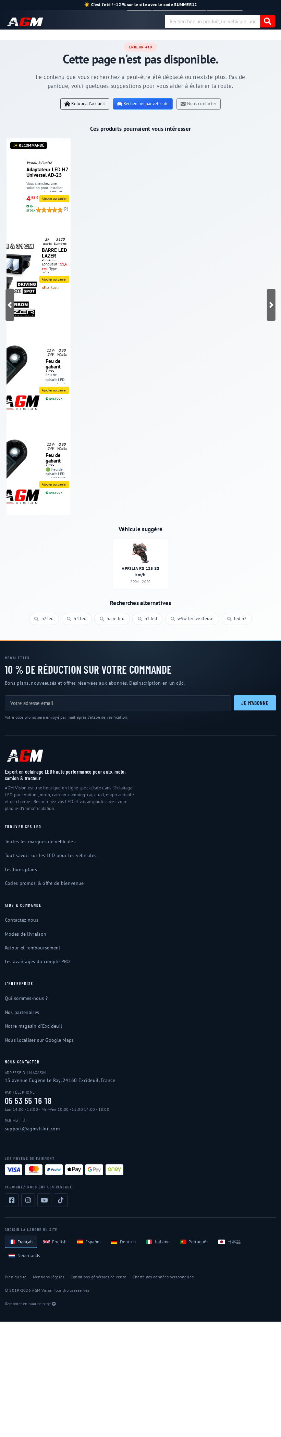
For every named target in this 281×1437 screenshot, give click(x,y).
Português (198, 1242)
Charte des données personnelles (163, 1276)
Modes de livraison (25, 934)
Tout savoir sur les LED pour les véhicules (50, 855)
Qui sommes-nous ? (26, 998)
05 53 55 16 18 (28, 1100)
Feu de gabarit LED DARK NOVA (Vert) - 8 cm (55, 459)
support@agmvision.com (32, 1129)
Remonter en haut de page (28, 1303)
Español (93, 1242)
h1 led (151, 618)
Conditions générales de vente (98, 1276)
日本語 (234, 1242)
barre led (115, 618)
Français (25, 1242)
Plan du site (16, 1276)
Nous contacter (202, 103)
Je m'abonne (255, 702)
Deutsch (128, 1242)
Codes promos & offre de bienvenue (44, 883)
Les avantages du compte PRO (37, 961)
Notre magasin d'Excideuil (33, 1026)
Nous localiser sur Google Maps (39, 1040)
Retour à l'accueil (88, 103)
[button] (10, 305)
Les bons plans (21, 869)
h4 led (80, 618)
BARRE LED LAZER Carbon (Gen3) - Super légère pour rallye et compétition (55, 254)
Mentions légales (48, 1276)
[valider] (267, 21)
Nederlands (28, 1255)
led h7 (240, 618)
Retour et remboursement (33, 948)
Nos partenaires (22, 1012)
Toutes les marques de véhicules (40, 842)
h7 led (47, 618)
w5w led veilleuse (196, 618)
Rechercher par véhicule (146, 103)
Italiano (162, 1242)
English (59, 1242)
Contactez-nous (21, 920)
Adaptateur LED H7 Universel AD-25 (47, 172)
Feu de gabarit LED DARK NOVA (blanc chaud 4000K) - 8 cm (55, 365)
